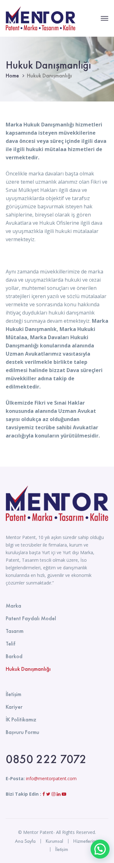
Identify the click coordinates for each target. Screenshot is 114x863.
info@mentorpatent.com (51, 778)
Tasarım (14, 630)
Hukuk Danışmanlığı (28, 668)
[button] (100, 849)
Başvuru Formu (22, 732)
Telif (10, 643)
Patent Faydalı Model (31, 618)
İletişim (13, 694)
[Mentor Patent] (40, 17)
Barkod (14, 656)
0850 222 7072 (46, 759)
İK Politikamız (21, 719)
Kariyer (14, 706)
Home (12, 75)
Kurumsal (54, 841)
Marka (13, 605)
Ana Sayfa (25, 841)
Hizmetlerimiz (86, 841)
